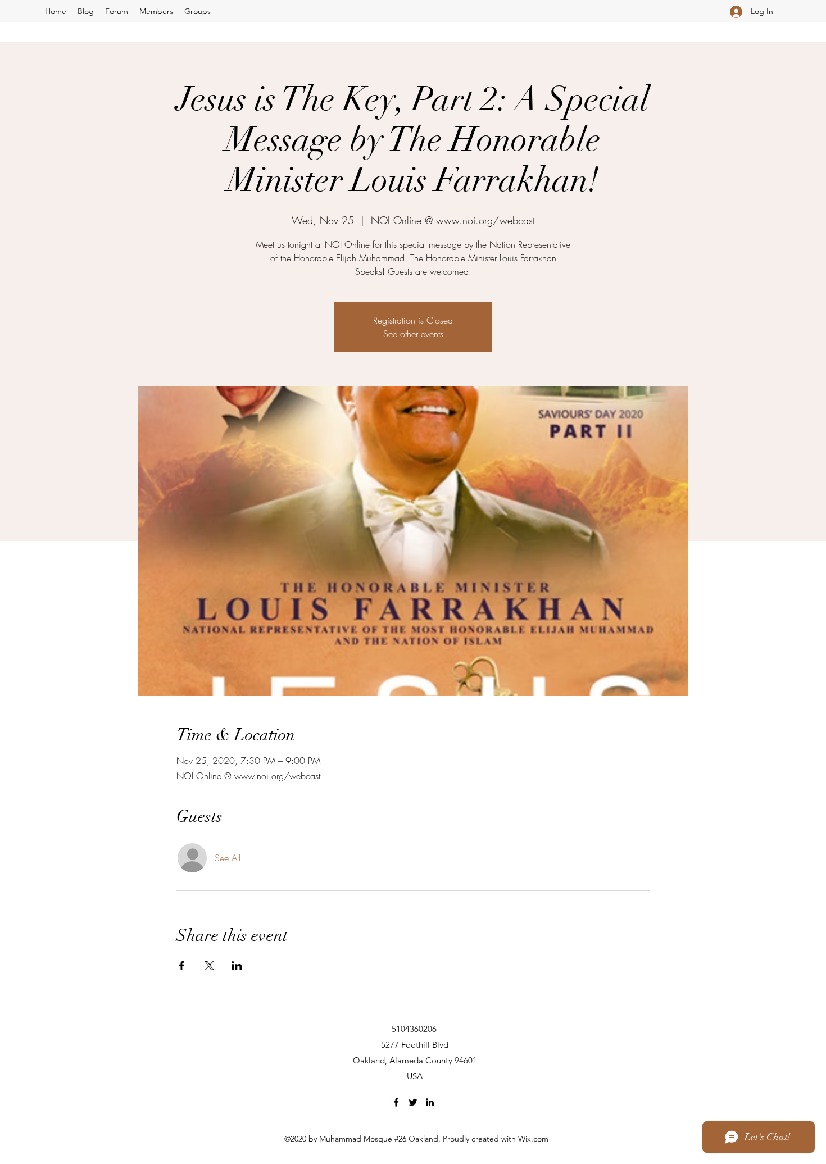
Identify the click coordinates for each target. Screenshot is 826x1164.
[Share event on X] (209, 965)
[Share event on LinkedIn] (237, 965)
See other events (413, 334)
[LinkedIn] (429, 1102)
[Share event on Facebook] (181, 965)
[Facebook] (396, 1102)
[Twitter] (413, 1102)
